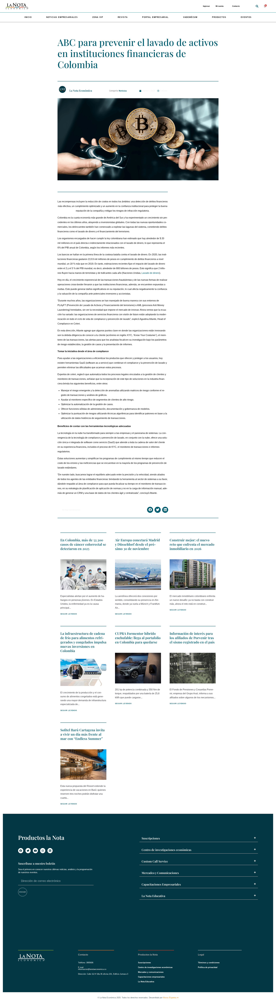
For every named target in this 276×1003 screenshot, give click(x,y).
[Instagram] (42, 850)
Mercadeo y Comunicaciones (160, 873)
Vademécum (190, 17)
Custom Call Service (155, 861)
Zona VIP (97, 17)
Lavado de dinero (150, 273)
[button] (257, 6)
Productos (219, 17)
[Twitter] (28, 850)
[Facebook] (20, 850)
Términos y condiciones (209, 963)
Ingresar (206, 6)
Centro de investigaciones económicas (166, 850)
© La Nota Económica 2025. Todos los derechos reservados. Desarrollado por (138, 998)
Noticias (123, 91)
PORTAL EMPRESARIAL (155, 17)
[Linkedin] (50, 850)
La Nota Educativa (153, 896)
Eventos (246, 17)
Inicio (28, 17)
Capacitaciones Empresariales (161, 884)
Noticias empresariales (62, 17)
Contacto (236, 6)
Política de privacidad (207, 967)
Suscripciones (151, 838)
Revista (123, 17)
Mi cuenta (220, 6)
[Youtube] (35, 850)
